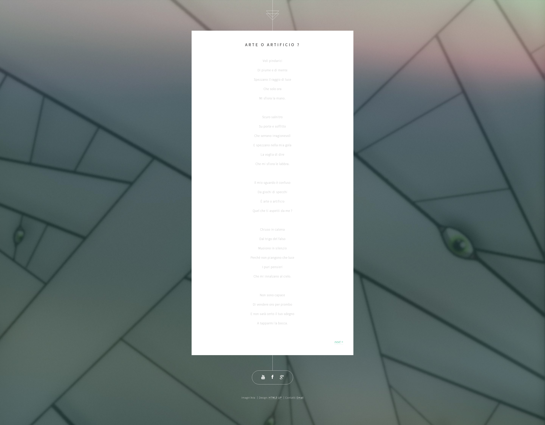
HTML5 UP (275, 397)
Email (300, 397)
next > (339, 342)
